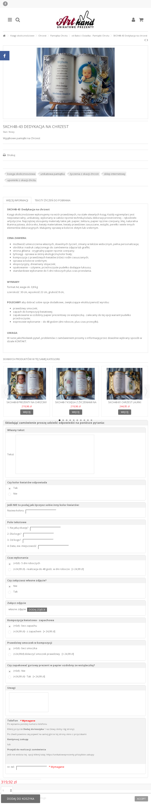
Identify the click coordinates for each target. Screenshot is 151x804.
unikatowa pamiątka (53, 174)
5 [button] (74, 420)
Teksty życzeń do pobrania (52, 200)
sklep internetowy (114, 174)
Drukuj (11, 155)
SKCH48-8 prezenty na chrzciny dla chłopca (26, 403)
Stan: (5, 131)
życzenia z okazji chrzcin (84, 174)
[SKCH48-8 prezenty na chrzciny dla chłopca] (26, 384)
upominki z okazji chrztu (21, 180)
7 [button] (81, 420)
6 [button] (77, 420)
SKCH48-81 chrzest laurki (124, 402)
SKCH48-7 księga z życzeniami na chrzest (75, 403)
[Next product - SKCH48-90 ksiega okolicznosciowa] (147, 40)
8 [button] (84, 420)
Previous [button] (4, 391)
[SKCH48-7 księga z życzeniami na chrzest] (75, 384)
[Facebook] (5, 3)
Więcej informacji (17, 200)
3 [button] (66, 420)
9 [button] (88, 420)
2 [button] (63, 420)
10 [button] (91, 420)
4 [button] (70, 420)
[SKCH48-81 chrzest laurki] (124, 384)
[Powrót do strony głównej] (4, 35)
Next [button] (146, 391)
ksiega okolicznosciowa (21, 174)
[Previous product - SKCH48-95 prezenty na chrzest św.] (145, 40)
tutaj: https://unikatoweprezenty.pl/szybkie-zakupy (67, 754)
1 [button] (59, 420)
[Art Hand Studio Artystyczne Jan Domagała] (75, 19)
